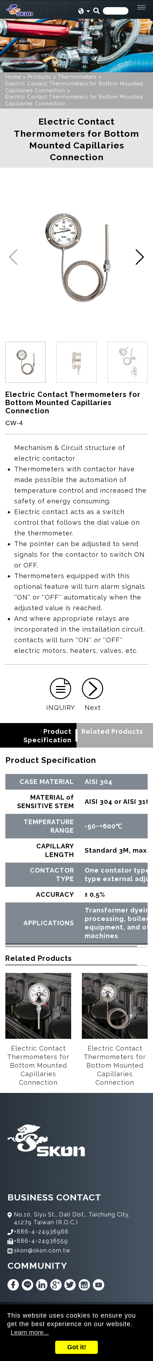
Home (13, 77)
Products (39, 77)
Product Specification (47, 736)
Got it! (76, 1347)
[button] (139, 257)
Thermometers (77, 77)
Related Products (112, 731)
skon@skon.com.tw (42, 1250)
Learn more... (30, 1332)
